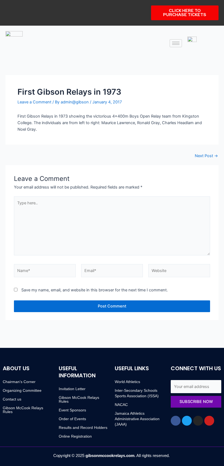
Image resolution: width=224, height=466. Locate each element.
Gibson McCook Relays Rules (23, 410)
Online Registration (75, 436)
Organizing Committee (22, 390)
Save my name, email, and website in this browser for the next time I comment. (94, 290)
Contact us (12, 399)
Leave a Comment (34, 102)
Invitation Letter (72, 389)
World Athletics (127, 382)
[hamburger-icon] (176, 43)
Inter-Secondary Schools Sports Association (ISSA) (137, 393)
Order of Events (72, 419)
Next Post (206, 156)
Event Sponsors (72, 410)
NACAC (121, 404)
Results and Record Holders (83, 427)
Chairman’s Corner (19, 382)
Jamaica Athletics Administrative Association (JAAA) (137, 418)
